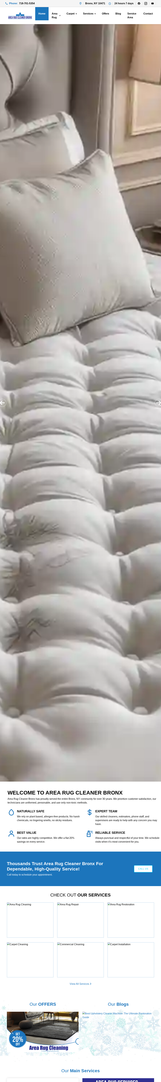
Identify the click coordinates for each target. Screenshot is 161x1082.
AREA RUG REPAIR (75, 906)
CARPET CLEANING (25, 946)
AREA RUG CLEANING (27, 906)
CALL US (143, 868)
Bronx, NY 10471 (95, 3)
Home (41, 13)
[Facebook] (139, 3)
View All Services (80, 984)
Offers (105, 13)
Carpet (71, 13)
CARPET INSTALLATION (129, 946)
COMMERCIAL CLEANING (79, 946)
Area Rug (54, 15)
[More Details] (47, 907)
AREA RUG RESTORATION (131, 906)
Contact (148, 13)
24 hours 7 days (123, 3)
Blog (118, 13)
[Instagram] (145, 3)
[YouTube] (152, 3)
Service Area (131, 15)
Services (88, 13)
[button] (2, 403)
